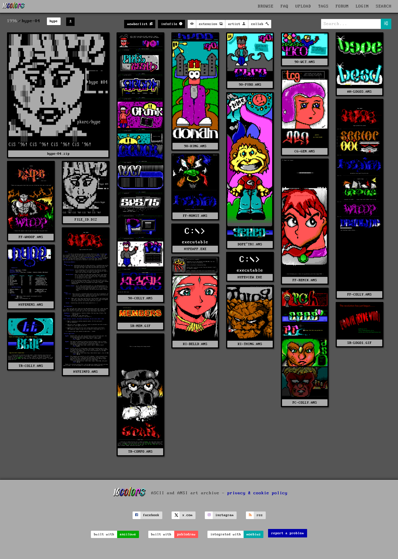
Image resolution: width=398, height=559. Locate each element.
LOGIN (362, 6)
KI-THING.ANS (250, 344)
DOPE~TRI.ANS (250, 244)
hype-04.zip (58, 154)
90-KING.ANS (195, 146)
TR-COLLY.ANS (31, 366)
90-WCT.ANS (305, 62)
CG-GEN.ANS (305, 151)
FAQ (284, 6)
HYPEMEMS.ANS (31, 305)
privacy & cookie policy (257, 493)
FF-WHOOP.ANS (31, 237)
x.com (187, 515)
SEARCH (384, 6)
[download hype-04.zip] (70, 21)
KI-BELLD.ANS (195, 344)
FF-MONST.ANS (195, 216)
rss (260, 515)
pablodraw (186, 534)
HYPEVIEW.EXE (250, 277)
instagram (224, 515)
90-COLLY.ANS (140, 298)
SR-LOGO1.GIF (359, 343)
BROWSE (266, 6)
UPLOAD (303, 6)
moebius (253, 534)
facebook (151, 515)
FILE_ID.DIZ (86, 220)
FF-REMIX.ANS (305, 280)
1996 (12, 21)
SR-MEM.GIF (140, 326)
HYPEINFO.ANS (85, 372)
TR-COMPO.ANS (140, 451)
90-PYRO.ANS (250, 85)
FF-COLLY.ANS (359, 294)
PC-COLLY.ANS (305, 403)
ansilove (128, 534)
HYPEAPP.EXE (195, 249)
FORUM (342, 6)
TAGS (323, 6)
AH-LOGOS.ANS (359, 92)
